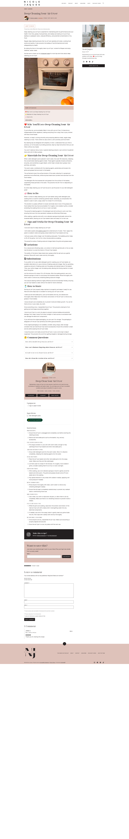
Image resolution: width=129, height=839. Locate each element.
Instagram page (45, 53)
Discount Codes (97, 3)
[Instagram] (83, 61)
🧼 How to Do (29, 117)
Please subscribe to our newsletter (33, 613)
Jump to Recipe (29, 26)
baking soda (42, 231)
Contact (77, 653)
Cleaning (30, 8)
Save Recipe (66, 556)
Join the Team (101, 653)
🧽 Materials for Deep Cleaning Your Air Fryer (37, 114)
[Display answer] (72, 341)
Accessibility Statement (44, 662)
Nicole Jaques (34, 18)
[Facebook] (86, 61)
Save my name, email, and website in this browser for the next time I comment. (40, 610)
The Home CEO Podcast (63, 653)
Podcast (70, 3)
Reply (71, 631)
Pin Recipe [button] (31, 395)
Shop (88, 3)
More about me (93, 65)
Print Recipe (54, 395)
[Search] (103, 3)
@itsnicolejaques (41, 535)
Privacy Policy (52, 662)
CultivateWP (63, 662)
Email (29, 553)
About (76, 3)
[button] (38, 18)
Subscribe (82, 3)
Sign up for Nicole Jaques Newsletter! (35, 616)
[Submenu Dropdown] (66, 3)
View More (28, 120)
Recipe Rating (27, 578)
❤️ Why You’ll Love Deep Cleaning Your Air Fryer (37, 111)
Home (25, 8)
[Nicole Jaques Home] (32, 3)
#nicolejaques (52, 535)
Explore (64, 3)
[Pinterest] (89, 61)
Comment (43, 395)
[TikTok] (92, 61)
